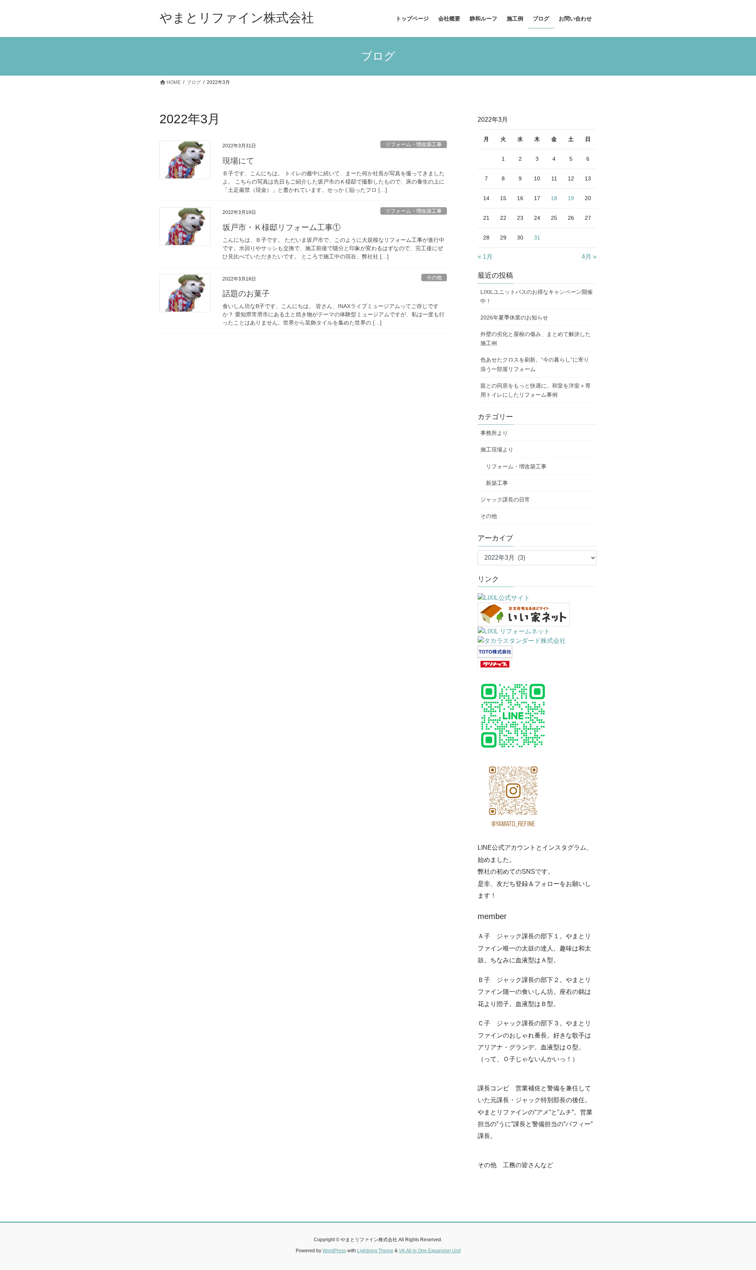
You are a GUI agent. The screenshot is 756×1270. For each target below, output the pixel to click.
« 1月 (485, 256)
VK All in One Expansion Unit (430, 1250)
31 (537, 237)
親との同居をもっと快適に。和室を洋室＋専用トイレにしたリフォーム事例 (535, 390)
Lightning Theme (375, 1250)
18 (554, 198)
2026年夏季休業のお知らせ (514, 317)
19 (571, 198)
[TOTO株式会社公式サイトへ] (495, 651)
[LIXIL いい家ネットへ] (524, 614)
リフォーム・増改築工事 (413, 144)
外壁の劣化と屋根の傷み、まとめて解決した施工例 (535, 338)
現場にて (238, 160)
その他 (434, 277)
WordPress (334, 1250)
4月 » (589, 256)
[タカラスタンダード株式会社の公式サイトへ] (522, 640)
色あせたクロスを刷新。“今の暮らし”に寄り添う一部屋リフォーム (534, 364)
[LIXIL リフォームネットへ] (514, 631)
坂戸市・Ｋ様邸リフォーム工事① (281, 227)
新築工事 (494, 483)
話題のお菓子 (246, 293)
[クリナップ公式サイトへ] (495, 664)
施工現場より (496, 449)
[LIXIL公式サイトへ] (504, 597)
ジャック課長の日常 (505, 499)
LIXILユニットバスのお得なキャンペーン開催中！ (536, 296)
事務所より (494, 433)
